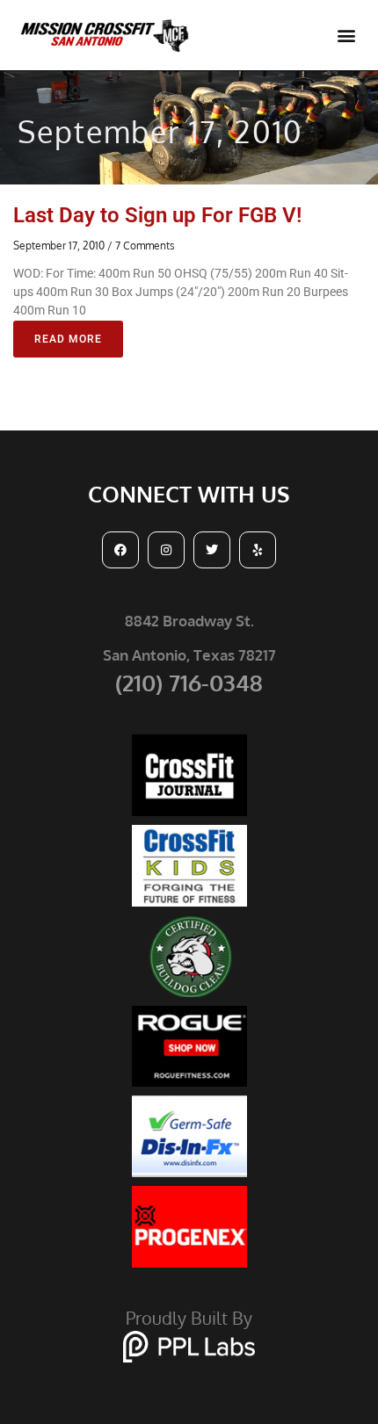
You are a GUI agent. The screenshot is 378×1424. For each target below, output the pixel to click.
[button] (345, 35)
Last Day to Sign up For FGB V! (157, 215)
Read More (68, 339)
